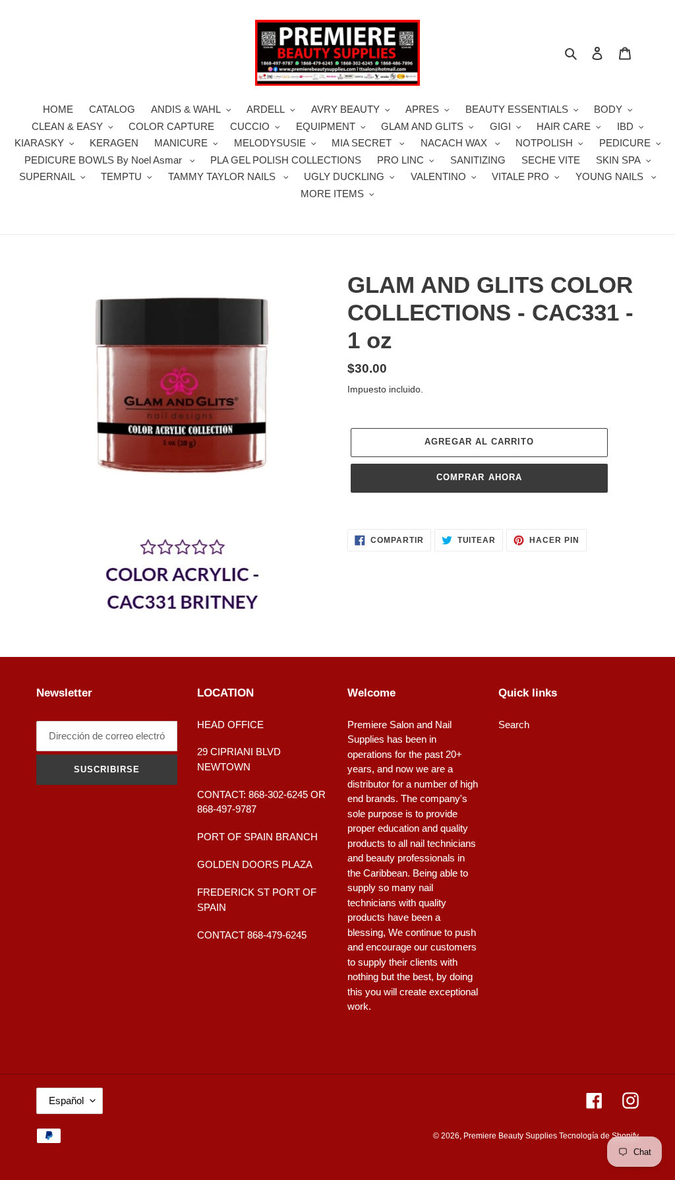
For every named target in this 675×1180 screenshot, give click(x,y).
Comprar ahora (479, 477)
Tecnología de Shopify (599, 1135)
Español (66, 1100)
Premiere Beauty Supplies (511, 1135)
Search (513, 724)
